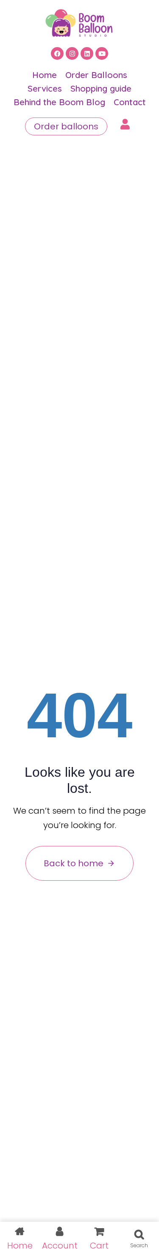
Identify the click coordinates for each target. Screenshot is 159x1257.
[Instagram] (72, 53)
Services (45, 88)
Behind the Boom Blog (59, 102)
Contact (130, 102)
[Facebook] (57, 53)
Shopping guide (100, 88)
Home (44, 75)
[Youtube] (101, 53)
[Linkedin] (87, 53)
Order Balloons (96, 75)
